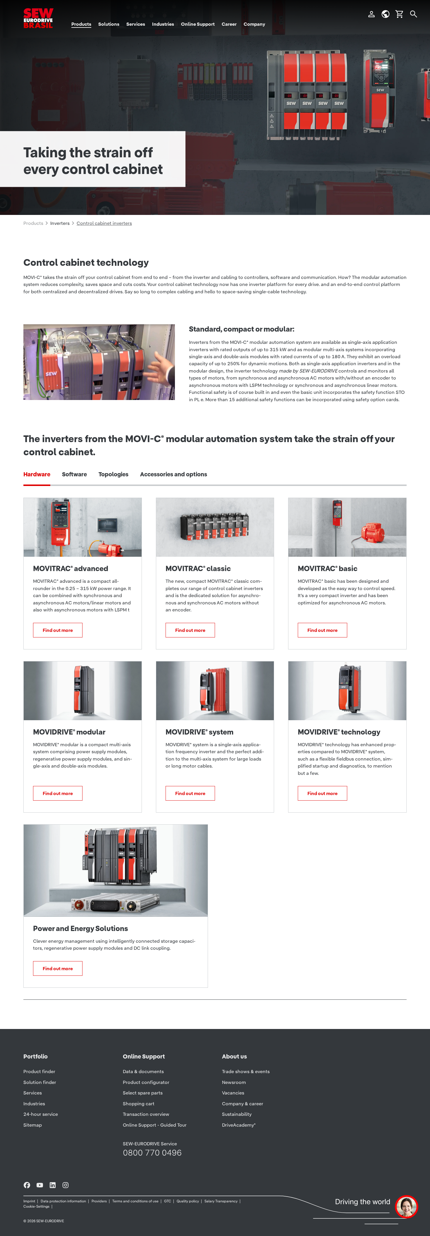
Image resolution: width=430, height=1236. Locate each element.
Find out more (58, 630)
